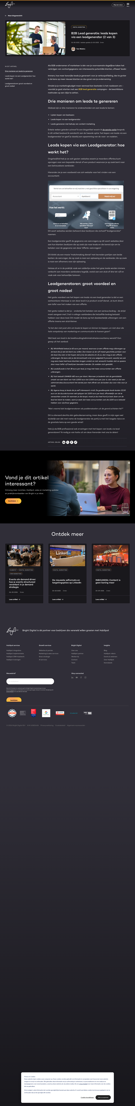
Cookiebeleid (60, 725)
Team (73, 663)
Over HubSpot (109, 660)
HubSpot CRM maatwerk (15, 657)
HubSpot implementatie (15, 653)
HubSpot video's (110, 653)
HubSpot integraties (13, 650)
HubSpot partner (77, 653)
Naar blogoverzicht (15, 15)
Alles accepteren (103, 1097)
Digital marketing (79, 27)
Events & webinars (110, 657)
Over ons (74, 650)
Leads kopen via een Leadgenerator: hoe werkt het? (20, 77)
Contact (74, 660)
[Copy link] (75, 442)
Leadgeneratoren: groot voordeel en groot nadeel (18, 85)
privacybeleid (83, 1084)
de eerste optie (109, 129)
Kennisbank (108, 663)
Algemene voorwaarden (76, 725)
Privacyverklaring (47, 725)
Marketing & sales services (48, 653)
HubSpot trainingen (13, 660)
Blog (105, 650)
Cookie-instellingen (87, 1097)
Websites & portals (46, 650)
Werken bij (75, 657)
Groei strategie (44, 657)
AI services (43, 660)
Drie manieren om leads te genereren (19, 71)
